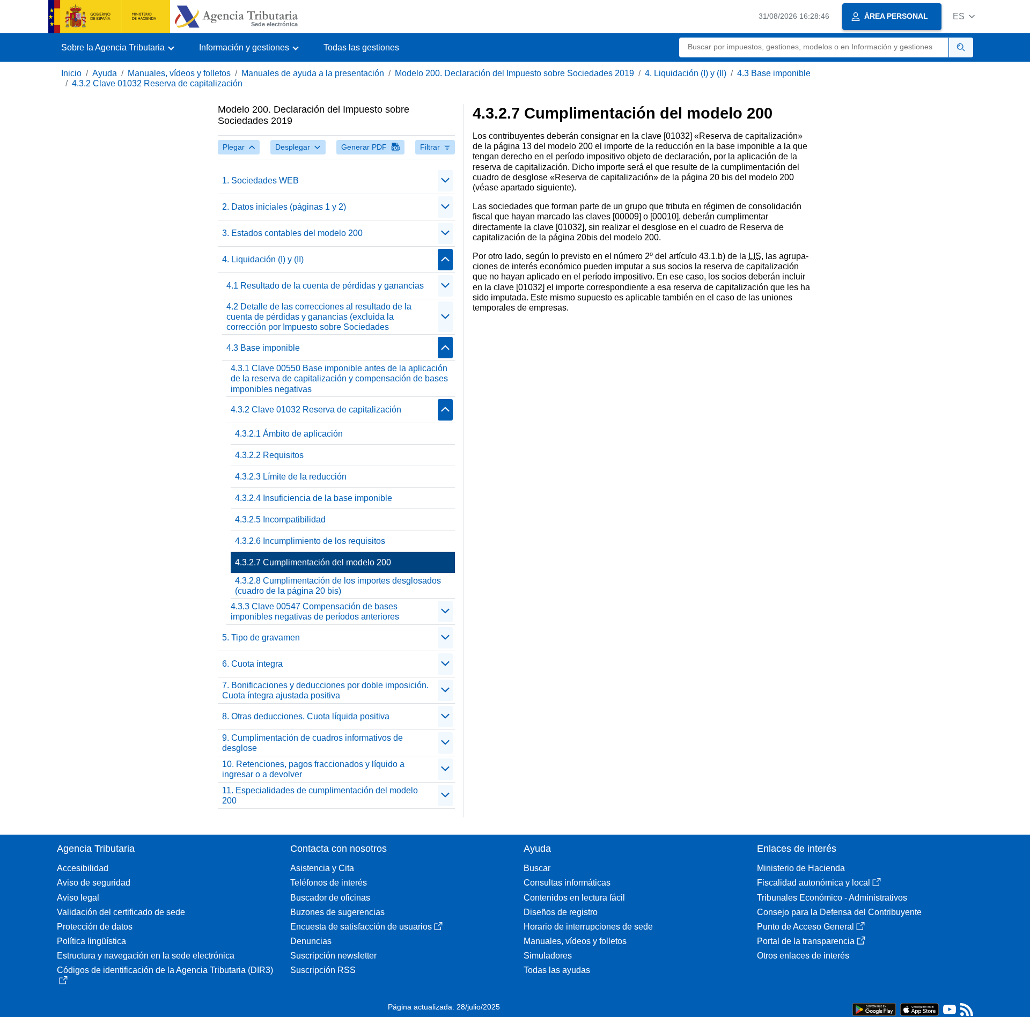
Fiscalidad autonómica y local (813, 882)
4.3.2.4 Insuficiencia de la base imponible (313, 498)
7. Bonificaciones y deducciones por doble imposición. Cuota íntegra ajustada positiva (325, 690)
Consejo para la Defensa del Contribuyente (839, 912)
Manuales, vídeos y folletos (179, 73)
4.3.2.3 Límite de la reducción (291, 476)
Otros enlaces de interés (803, 955)
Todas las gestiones (361, 47)
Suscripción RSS (323, 970)
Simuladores (548, 955)
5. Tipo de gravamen (261, 637)
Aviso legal (78, 897)
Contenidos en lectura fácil (574, 897)
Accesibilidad (82, 868)
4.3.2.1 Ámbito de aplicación (289, 433)
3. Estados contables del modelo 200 (292, 233)
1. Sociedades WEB (260, 180)
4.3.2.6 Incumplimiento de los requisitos (310, 541)
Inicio (71, 73)
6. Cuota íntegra (252, 663)
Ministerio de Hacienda (801, 868)
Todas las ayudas (557, 970)
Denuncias (311, 941)
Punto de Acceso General (805, 926)
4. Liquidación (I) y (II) (685, 73)
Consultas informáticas (567, 882)
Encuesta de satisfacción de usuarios (361, 926)
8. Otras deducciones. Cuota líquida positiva (305, 716)
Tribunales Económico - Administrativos (832, 897)
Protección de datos (95, 926)
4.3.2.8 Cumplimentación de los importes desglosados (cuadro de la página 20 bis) (338, 585)
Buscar (537, 868)
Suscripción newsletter (333, 955)
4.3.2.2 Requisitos (269, 455)
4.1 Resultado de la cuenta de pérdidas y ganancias (325, 285)
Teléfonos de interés (328, 882)
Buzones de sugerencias (337, 912)
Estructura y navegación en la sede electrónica (145, 955)
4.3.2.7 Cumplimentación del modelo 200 (313, 562)
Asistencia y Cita (322, 868)
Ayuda (104, 73)
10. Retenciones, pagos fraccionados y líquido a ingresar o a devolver (313, 769)
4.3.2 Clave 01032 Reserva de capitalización (157, 83)
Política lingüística (91, 941)
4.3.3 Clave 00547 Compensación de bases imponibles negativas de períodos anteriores (315, 611)
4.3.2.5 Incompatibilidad (280, 519)
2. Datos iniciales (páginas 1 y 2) (284, 206)
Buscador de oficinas (330, 897)
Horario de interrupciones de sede (588, 926)
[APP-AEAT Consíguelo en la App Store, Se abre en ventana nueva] (919, 1008)
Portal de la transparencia (806, 941)
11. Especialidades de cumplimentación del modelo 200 (320, 795)
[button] (964, 16)
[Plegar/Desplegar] (445, 180)
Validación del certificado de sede (121, 912)
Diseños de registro (561, 912)
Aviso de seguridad (93, 882)
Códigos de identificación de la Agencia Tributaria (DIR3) (165, 970)
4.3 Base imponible (774, 73)
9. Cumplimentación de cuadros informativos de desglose (312, 743)
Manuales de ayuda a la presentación (312, 73)
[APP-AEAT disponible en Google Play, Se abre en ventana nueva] (874, 1008)
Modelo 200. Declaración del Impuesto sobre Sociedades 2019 (514, 73)
